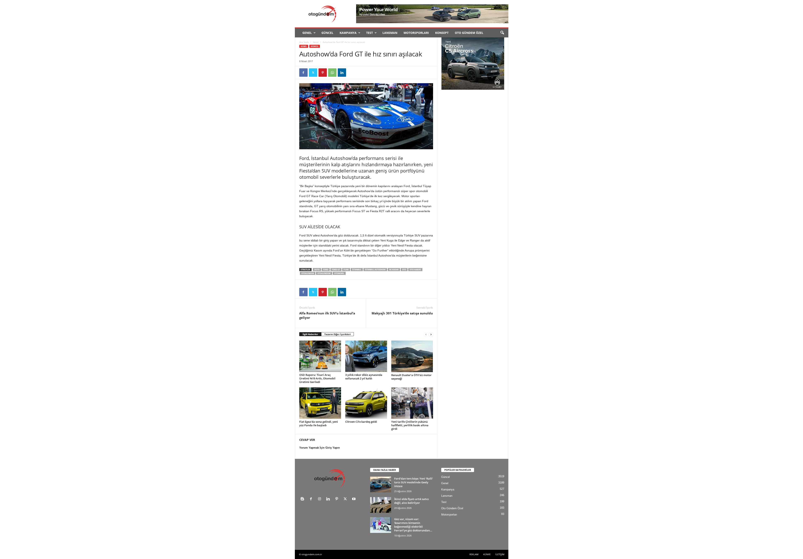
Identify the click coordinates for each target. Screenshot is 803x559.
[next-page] (431, 334)
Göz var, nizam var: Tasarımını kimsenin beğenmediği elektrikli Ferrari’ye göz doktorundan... (413, 524)
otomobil (339, 273)
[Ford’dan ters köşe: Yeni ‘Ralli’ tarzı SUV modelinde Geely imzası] (380, 484)
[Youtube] (354, 499)
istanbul (356, 269)
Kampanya (348, 33)
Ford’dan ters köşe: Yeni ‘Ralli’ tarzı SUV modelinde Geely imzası (413, 482)
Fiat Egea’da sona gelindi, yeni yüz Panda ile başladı (318, 423)
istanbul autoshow (375, 269)
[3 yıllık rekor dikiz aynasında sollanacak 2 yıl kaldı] (366, 356)
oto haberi (415, 269)
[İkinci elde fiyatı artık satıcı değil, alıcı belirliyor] (380, 505)
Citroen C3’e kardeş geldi (361, 422)
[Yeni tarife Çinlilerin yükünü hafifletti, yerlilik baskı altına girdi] (412, 403)
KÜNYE (487, 554)
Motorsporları (416, 33)
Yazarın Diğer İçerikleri (337, 334)
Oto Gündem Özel (469, 33)
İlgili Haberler (310, 334)
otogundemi (324, 273)
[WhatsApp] (332, 72)
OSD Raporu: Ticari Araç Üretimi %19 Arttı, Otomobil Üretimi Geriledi (317, 378)
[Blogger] (303, 499)
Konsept (442, 33)
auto (317, 269)
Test (369, 33)
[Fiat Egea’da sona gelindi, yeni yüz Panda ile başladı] (320, 403)
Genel (307, 33)
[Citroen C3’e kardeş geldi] (366, 403)
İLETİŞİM (499, 554)
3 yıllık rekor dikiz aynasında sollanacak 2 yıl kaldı (363, 376)
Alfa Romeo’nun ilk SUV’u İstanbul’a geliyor (327, 315)
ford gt (336, 269)
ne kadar (394, 269)
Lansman (389, 33)
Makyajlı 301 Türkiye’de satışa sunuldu (402, 313)
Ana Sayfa (304, 42)
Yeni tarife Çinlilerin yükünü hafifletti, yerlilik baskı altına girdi (409, 425)
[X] (313, 72)
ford (325, 269)
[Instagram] (320, 499)
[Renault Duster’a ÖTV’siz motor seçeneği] (412, 356)
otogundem (307, 273)
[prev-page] (426, 334)
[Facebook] (303, 72)
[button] (502, 32)
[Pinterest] (322, 72)
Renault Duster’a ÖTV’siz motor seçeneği (411, 376)
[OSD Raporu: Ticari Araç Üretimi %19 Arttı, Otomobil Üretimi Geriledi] (320, 356)
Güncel (327, 33)
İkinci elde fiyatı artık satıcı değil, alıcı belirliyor (411, 501)
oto (404, 269)
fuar (346, 269)
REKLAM (473, 554)
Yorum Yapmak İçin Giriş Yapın (319, 447)
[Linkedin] (342, 72)
